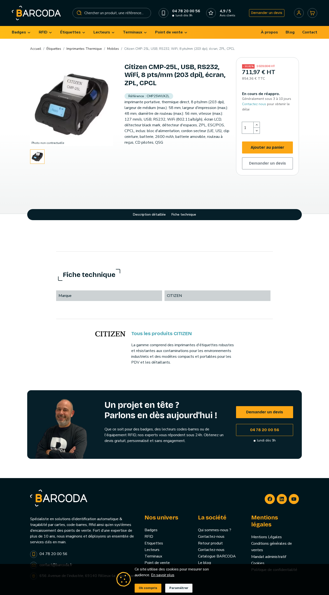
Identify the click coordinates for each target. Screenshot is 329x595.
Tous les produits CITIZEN (161, 333)
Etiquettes (154, 543)
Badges (151, 530)
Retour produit (210, 543)
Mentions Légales (266, 537)
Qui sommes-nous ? (214, 530)
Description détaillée (149, 214)
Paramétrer (178, 588)
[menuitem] (21, 32)
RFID (149, 536)
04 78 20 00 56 (264, 430)
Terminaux (153, 556)
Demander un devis (266, 13)
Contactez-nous (211, 536)
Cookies (257, 563)
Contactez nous (254, 104)
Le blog (204, 562)
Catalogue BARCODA (217, 556)
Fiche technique (183, 214)
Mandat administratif (268, 556)
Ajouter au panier (267, 147)
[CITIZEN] (110, 333)
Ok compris (148, 588)
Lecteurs (152, 549)
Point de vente (157, 562)
